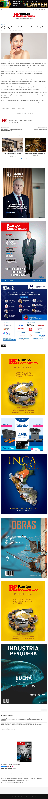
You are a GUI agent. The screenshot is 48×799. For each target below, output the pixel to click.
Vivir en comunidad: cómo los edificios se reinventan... (12, 154)
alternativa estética (6, 108)
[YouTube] (8, 766)
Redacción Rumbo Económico (12, 30)
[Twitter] (33, 9)
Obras (37, 770)
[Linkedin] (36, 9)
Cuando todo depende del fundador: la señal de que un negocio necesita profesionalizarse (18, 723)
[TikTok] (10, 766)
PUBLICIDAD (22, 788)
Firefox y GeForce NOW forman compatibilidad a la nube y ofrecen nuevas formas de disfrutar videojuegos (21, 724)
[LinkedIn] (6, 766)
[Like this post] (25, 113)
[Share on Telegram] (32, 113)
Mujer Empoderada (6, 773)
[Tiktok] (42, 9)
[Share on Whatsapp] (30, 113)
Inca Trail (14, 770)
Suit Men (14, 773)
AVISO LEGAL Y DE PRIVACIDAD (34, 788)
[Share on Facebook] (26, 113)
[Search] (46, 9)
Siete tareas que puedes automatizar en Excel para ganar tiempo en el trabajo (16, 721)
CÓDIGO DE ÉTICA (5, 792)
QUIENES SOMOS (14, 788)
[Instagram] (35, 9)
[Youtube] (38, 9)
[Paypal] (44, 9)
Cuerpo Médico (31, 770)
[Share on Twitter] (28, 113)
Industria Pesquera (22, 770)
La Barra (24, 773)
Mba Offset (30, 773)
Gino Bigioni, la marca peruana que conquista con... (35, 153)
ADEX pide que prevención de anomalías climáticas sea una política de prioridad (17, 718)
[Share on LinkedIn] (29, 113)
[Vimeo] (41, 9)
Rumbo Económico (21, 108)
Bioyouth (14, 108)
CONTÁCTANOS (4, 788)
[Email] (39, 9)
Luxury (19, 773)
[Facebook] (32, 9)
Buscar (2, 708)
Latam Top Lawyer (6, 770)
